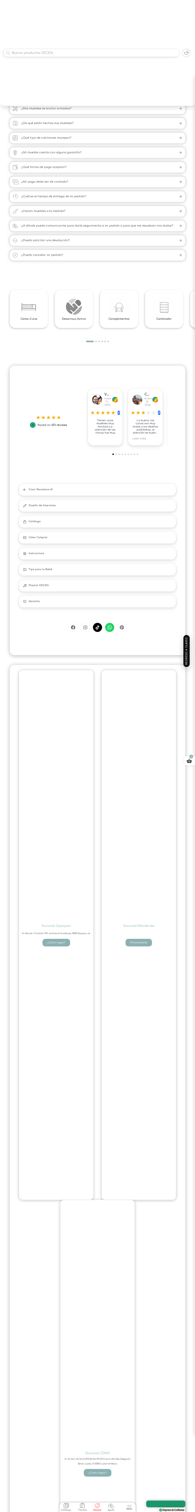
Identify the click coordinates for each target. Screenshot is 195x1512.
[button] (129, 1505)
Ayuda (111, 1510)
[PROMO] (97, 1505)
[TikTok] (97, 627)
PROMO (97, 1510)
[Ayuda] (111, 1505)
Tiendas (82, 1510)
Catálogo (66, 1510)
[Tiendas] (82, 1505)
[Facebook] (73, 627)
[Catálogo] (66, 1505)
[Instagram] (85, 627)
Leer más (99, 438)
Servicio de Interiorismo (167, 1503)
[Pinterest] (121, 627)
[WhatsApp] (109, 627)
